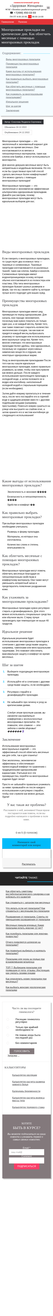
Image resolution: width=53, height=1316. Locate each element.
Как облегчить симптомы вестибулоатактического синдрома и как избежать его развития (28, 894)
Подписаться (26, 1166)
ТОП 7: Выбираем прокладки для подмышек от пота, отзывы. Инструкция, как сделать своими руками (28, 970)
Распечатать (28, 864)
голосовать (22, 1051)
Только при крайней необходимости (26, 1028)
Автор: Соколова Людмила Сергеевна (23, 122)
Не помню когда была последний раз (27, 1036)
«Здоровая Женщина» (26, 6)
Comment (26, 1156)
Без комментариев (26, 1043)
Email (26, 1148)
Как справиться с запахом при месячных (28, 902)
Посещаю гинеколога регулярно (27, 1020)
